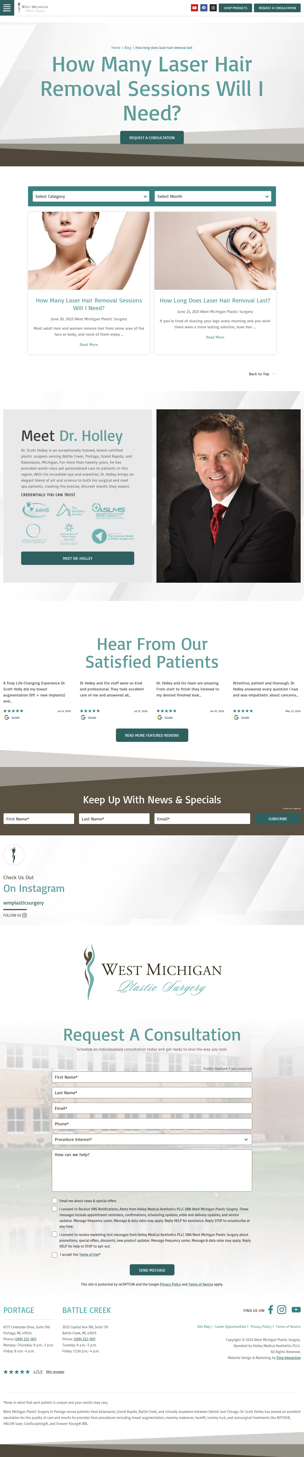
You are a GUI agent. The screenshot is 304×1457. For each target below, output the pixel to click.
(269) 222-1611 (25, 1339)
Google (16, 717)
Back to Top (259, 373)
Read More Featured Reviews (152, 735)
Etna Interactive (289, 1358)
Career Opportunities (230, 1326)
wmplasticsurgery (23, 903)
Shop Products (235, 8)
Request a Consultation (277, 8)
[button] (7, 7)
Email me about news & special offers (87, 1201)
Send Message (152, 1270)
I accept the (68, 1255)
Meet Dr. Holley (77, 558)
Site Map (203, 1326)
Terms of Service (200, 1284)
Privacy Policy (170, 1284)
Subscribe (277, 818)
